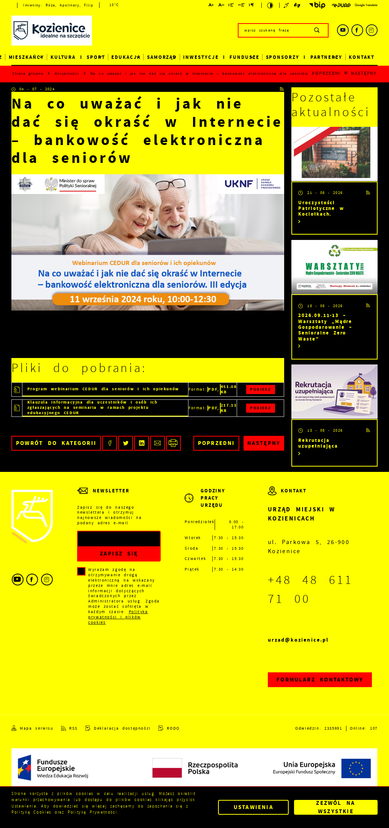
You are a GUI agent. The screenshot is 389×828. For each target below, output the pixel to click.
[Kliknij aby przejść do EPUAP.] (341, 5)
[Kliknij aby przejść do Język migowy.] (297, 5)
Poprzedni (326, 73)
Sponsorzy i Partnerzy (304, 57)
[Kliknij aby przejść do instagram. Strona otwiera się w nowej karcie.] (372, 30)
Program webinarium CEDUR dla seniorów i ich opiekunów (103, 389)
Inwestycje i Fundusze (221, 57)
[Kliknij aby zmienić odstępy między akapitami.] (252, 6)
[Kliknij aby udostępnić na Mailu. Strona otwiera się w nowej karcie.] (157, 443)
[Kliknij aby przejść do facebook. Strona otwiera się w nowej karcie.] (357, 30)
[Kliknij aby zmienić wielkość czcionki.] (211, 6)
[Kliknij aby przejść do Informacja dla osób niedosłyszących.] (287, 5)
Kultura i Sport (78, 57)
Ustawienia (254, 807)
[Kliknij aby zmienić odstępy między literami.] (221, 6)
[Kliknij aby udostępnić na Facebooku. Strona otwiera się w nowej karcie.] (109, 443)
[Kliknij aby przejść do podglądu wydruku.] (173, 443)
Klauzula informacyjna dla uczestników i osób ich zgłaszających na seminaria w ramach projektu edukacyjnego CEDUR (92, 408)
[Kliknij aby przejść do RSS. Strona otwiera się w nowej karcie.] (282, 89)
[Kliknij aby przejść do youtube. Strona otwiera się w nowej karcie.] (343, 30)
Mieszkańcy (26, 57)
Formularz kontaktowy (320, 679)
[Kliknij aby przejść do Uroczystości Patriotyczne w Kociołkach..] (334, 154)
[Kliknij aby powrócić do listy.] (346, 73)
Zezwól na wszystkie (335, 807)
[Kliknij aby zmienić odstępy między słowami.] (241, 6)
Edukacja (126, 57)
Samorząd (162, 57)
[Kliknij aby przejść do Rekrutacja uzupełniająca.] (334, 391)
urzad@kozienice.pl (298, 639)
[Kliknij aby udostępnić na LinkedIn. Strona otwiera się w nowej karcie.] (141, 443)
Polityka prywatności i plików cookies (118, 617)
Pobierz (260, 389)
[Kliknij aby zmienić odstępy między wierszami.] (231, 6)
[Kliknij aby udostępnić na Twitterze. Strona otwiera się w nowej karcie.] (125, 443)
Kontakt (362, 57)
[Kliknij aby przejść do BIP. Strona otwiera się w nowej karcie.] (315, 5)
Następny (364, 73)
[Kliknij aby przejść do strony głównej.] (51, 31)
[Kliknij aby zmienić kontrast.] (270, 5)
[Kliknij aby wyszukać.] (317, 30)
